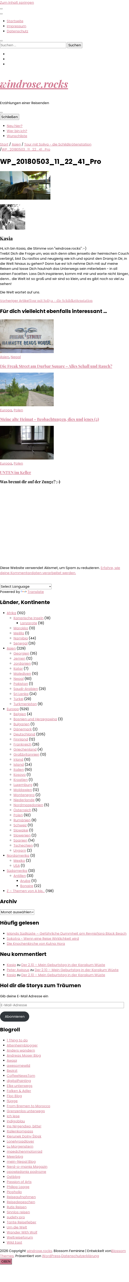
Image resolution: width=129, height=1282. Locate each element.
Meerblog (15, 1156)
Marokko (20, 628)
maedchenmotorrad (24, 1151)
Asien (16, 144)
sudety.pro (16, 1217)
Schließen (9, 117)
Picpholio (14, 1192)
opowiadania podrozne (26, 1171)
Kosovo (19, 774)
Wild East (14, 1242)
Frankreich (22, 744)
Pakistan (20, 683)
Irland (18, 759)
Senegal (20, 643)
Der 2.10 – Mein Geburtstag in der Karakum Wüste (63, 964)
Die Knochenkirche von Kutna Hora (36, 943)
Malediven (22, 673)
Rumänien (22, 820)
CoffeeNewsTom (21, 1075)
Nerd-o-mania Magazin (27, 1166)
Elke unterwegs (19, 1085)
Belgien (19, 714)
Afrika (11, 613)
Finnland (20, 739)
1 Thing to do (17, 1040)
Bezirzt (12, 1070)
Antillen (19, 875)
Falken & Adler (19, 1090)
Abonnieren (15, 1016)
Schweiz (20, 825)
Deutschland (24, 734)
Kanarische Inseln (28, 618)
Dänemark (22, 729)
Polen (18, 410)
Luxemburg (22, 784)
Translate (36, 591)
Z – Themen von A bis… (26, 891)
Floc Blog (14, 1096)
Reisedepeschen (21, 1202)
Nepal (16, 357)
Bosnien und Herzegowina (35, 719)
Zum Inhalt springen (17, 2)
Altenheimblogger (22, 1045)
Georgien (21, 653)
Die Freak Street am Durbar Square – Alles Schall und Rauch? (56, 366)
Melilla (18, 633)
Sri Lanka (21, 693)
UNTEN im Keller (15, 472)
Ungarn (19, 850)
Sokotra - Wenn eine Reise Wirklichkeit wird (43, 938)
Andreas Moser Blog (24, 1055)
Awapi (12, 1060)
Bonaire (26, 885)
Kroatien (20, 779)
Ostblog (13, 1176)
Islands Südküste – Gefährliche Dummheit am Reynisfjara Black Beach (66, 933)
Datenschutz (17, 31)
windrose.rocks (34, 83)
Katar (18, 668)
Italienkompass (20, 1131)
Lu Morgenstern (20, 1146)
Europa (6, 410)
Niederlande (24, 800)
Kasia (11, 964)
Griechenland (25, 749)
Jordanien (22, 663)
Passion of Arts (19, 1181)
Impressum (16, 26)
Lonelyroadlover (20, 1141)
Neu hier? (15, 125)
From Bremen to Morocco (28, 1106)
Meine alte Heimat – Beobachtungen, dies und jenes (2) (49, 419)
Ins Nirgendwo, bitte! (24, 1126)
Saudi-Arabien (25, 688)
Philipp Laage (18, 1186)
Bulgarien (21, 724)
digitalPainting (19, 1080)
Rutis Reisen (17, 1207)
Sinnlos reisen (18, 1212)
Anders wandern (21, 1050)
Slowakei (20, 830)
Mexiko (19, 860)
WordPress (51, 1256)
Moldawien (22, 789)
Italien (18, 769)
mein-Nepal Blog (21, 1161)
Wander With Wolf (22, 1232)
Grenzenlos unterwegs (26, 1111)
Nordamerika (18, 855)
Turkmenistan (25, 704)
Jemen (19, 658)
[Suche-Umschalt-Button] (1, 40)
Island (18, 764)
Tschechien (23, 845)
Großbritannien (26, 754)
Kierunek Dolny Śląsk (24, 1136)
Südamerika (17, 870)
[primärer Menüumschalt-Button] (1, 112)
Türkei (18, 699)
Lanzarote (28, 623)
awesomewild (18, 1065)
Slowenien (22, 835)
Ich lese (13, 1116)
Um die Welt (17, 1227)
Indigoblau (16, 1121)
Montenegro (24, 795)
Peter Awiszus (18, 970)
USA (16, 865)
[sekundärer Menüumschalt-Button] (1, 8)
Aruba (25, 880)
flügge (12, 1101)
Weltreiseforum (20, 1237)
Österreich (22, 810)
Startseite (15, 21)
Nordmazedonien (28, 805)
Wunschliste (17, 136)
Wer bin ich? (17, 131)
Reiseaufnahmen (21, 1197)
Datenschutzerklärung (80, 1256)
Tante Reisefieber (21, 1222)
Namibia (20, 638)
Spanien (20, 840)
